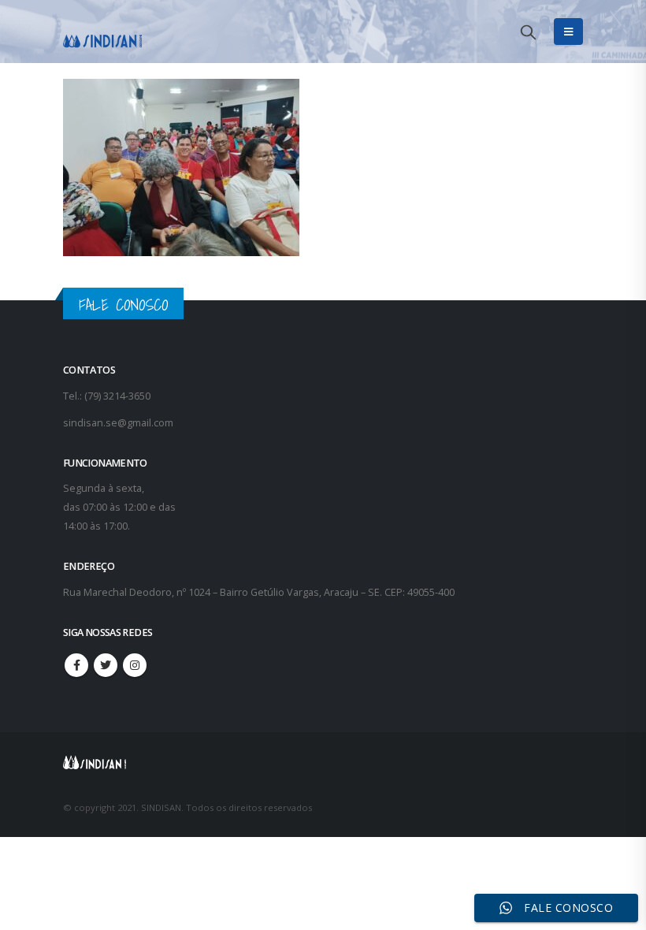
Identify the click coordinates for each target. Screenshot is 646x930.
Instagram (135, 665)
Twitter (105, 665)
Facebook (76, 665)
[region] (441, 806)
